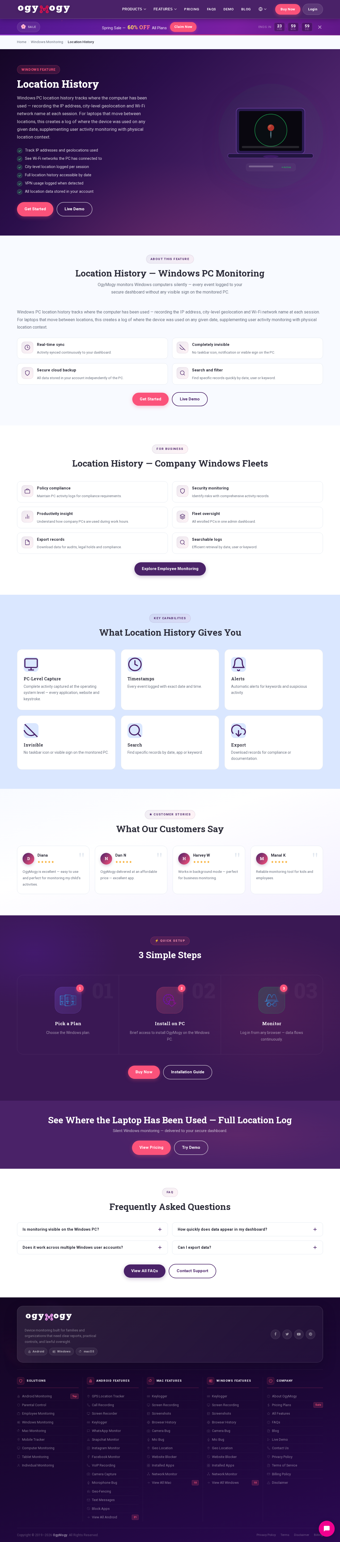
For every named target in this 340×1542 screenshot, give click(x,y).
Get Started (35, 209)
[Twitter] (287, 1334)
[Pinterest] (310, 1334)
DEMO (228, 9)
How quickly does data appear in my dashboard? (222, 1229)
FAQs (211, 9)
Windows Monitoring (47, 42)
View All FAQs (144, 1270)
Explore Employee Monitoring (170, 568)
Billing (318, 1535)
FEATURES (163, 9)
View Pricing (151, 1147)
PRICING (191, 9)
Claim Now (183, 27)
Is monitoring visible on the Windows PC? (61, 1229)
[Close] (320, 27)
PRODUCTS (132, 9)
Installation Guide (187, 1072)
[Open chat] (327, 1529)
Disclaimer (301, 1535)
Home (21, 42)
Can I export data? (194, 1247)
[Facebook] (275, 1334)
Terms (284, 1535)
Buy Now (287, 9)
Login (312, 9)
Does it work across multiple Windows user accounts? (73, 1247)
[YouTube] (299, 1334)
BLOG (246, 9)
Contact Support (192, 1270)
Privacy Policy (266, 1535)
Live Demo (74, 209)
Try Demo (191, 1147)
